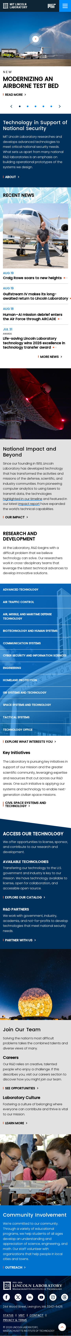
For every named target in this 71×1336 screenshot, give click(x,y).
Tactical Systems (16, 717)
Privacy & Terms (15, 1320)
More (49, 356)
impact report (29, 504)
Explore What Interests (29, 741)
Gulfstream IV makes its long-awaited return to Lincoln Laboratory (35, 296)
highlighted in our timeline (22, 499)
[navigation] (65, 6)
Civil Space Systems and (25, 804)
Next (59, 106)
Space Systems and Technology (27, 705)
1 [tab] (20, 106)
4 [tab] (43, 106)
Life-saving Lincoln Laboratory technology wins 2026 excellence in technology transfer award (34, 343)
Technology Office (17, 730)
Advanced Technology (20, 590)
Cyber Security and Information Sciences (34, 655)
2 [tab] (28, 106)
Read (14, 94)
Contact (36, 1315)
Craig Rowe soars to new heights (32, 277)
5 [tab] (51, 106)
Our (15, 517)
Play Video (35, 39)
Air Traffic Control (18, 602)
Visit (21, 1315)
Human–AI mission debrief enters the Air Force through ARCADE (32, 317)
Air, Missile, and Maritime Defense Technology (27, 616)
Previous (12, 106)
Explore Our (23, 897)
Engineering (12, 668)
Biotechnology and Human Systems (30, 631)
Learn (14, 1123)
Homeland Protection (20, 680)
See (20, 1088)
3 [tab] (35, 106)
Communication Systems (22, 643)
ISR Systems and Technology (24, 693)
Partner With (19, 940)
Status (8, 1315)
